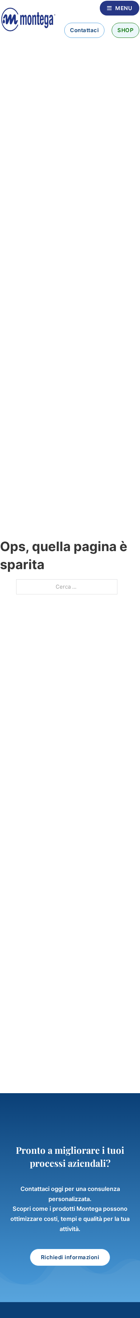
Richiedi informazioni (70, 1257)
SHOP (125, 30)
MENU (123, 8)
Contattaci (84, 30)
